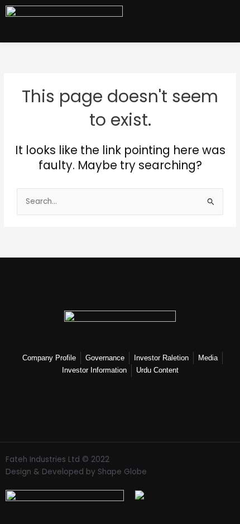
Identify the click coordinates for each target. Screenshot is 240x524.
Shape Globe (122, 471)
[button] (230, 19)
